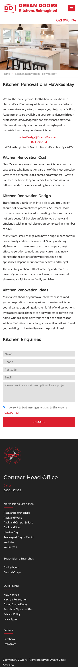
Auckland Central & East (18, 522)
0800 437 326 (12, 490)
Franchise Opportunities (18, 609)
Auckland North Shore (17, 512)
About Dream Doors (15, 604)
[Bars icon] (71, 8)
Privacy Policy (12, 614)
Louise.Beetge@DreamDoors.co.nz (39, 137)
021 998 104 (66, 20)
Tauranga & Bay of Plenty (19, 537)
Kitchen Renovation (15, 599)
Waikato (9, 542)
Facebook (9, 639)
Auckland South (13, 527)
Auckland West (13, 517)
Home (6, 73)
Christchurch (11, 567)
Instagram (10, 643)
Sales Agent (11, 619)
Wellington (10, 546)
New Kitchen (11, 594)
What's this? (12, 413)
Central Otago (12, 572)
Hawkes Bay (11, 532)
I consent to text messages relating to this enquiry (37, 407)
